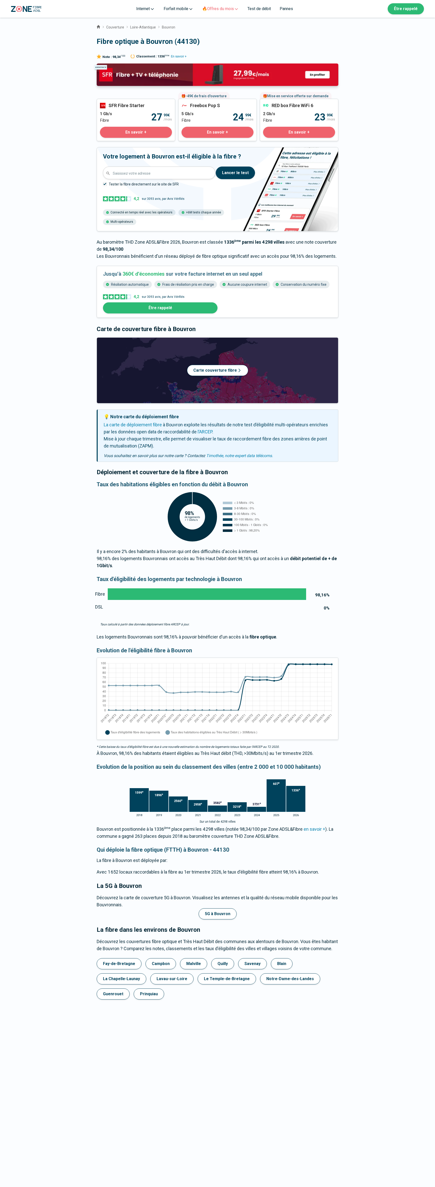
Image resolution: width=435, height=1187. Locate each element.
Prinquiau (149, 993)
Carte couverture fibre (215, 370)
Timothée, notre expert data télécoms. (239, 455)
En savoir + (179, 56)
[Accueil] (98, 26)
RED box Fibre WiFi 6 (280, 102)
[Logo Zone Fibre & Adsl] (26, 9)
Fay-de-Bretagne (119, 963)
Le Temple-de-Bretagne (227, 978)
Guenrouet (113, 993)
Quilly (223, 963)
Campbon (161, 963)
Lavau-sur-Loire (172, 978)
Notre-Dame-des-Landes (290, 978)
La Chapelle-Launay (121, 978)
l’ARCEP (205, 431)
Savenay (252, 963)
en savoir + (314, 829)
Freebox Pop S (192, 102)
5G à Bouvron (217, 913)
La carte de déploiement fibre (133, 424)
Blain (281, 963)
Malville (193, 963)
